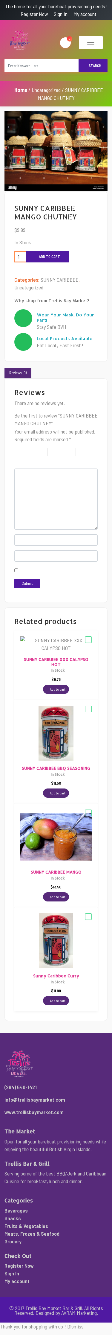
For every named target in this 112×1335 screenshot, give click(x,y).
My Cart (69, 38)
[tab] (17, 373)
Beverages (16, 1210)
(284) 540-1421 (20, 1087)
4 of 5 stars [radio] (27, 460)
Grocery (13, 1241)
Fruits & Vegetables (26, 1226)
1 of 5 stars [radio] (19, 452)
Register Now (34, 14)
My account (84, 14)
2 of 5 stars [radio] (40, 452)
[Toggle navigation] (91, 42)
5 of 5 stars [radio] (64, 460)
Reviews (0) (18, 372)
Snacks (12, 1218)
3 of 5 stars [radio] (65, 452)
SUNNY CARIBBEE (60, 279)
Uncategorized (46, 90)
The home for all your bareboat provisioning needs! (56, 6)
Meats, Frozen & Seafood (31, 1233)
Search (94, 65)
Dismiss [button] (75, 1326)
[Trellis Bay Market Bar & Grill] (20, 40)
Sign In (60, 14)
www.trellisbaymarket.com (34, 1112)
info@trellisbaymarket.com (34, 1099)
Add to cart (49, 256)
